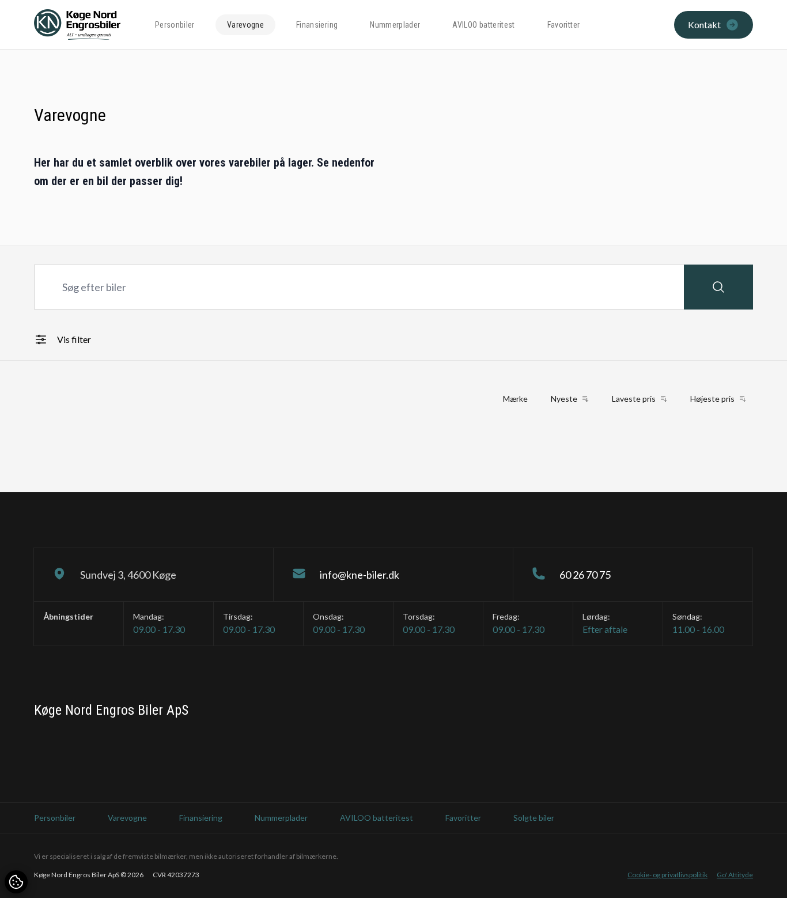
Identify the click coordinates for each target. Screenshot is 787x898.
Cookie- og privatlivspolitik (667, 874)
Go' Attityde (735, 874)
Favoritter (563, 24)
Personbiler (175, 24)
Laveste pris (634, 398)
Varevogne (245, 24)
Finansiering (317, 24)
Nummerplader (395, 24)
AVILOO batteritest (483, 24)
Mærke (515, 398)
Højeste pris (712, 398)
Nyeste (564, 398)
